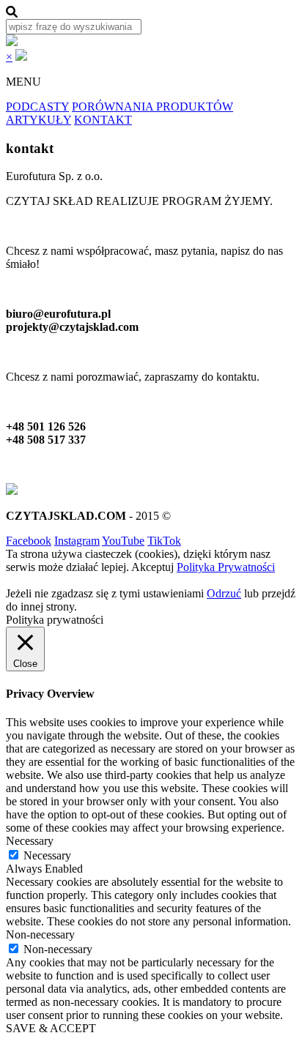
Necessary (47, 855)
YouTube (123, 540)
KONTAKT (103, 119)
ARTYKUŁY (38, 119)
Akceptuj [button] (152, 567)
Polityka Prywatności (226, 567)
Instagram (77, 540)
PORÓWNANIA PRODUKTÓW (152, 106)
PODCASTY (37, 106)
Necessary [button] (30, 841)
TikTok (164, 540)
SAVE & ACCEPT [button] (51, 1028)
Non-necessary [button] (40, 934)
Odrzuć (224, 593)
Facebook (28, 540)
